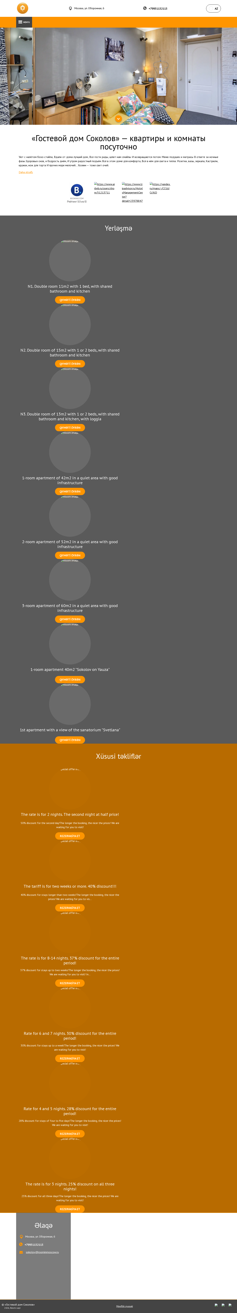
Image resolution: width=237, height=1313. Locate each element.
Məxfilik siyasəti (124, 1306)
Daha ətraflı (26, 172)
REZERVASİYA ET (70, 836)
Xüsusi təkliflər (118, 756)
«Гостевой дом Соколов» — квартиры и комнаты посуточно (119, 142)
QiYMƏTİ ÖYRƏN (70, 300)
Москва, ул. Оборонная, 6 (89, 8)
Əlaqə (44, 1225)
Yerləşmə (118, 228)
